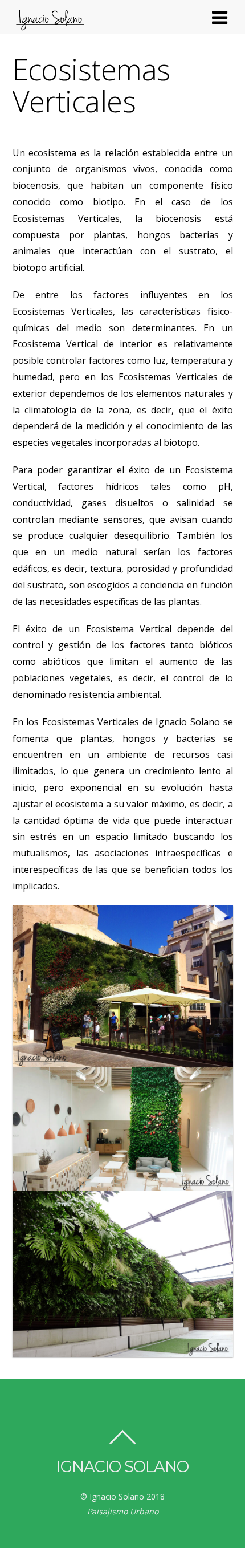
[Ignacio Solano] (50, 26)
